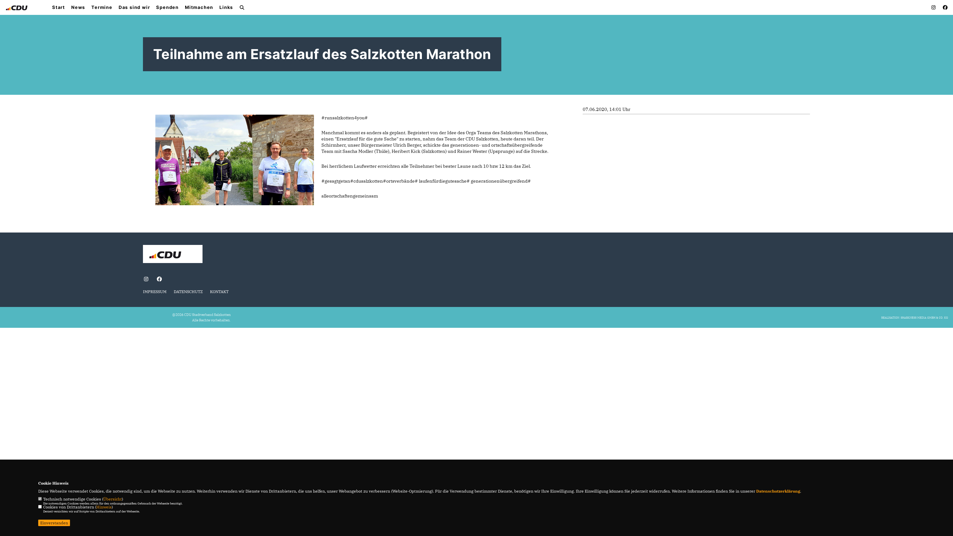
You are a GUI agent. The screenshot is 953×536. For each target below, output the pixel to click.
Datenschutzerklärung (778, 491)
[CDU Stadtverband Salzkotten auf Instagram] (146, 279)
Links (226, 7)
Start (58, 7)
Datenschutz (188, 291)
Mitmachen (199, 7)
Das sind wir (134, 7)
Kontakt (219, 291)
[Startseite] (173, 254)
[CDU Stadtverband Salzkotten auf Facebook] (159, 279)
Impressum (155, 291)
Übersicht (112, 499)
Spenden (167, 7)
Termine (101, 7)
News (78, 7)
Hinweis (104, 506)
